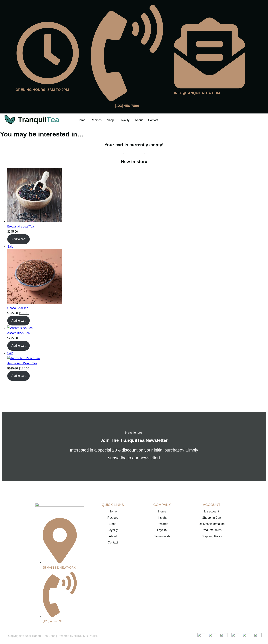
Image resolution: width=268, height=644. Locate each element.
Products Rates (212, 530)
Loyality (124, 120)
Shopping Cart (211, 517)
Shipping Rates (212, 536)
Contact (153, 120)
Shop (110, 120)
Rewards (162, 523)
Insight (162, 517)
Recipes (96, 120)
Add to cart (18, 239)
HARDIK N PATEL (86, 635)
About (139, 120)
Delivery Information (212, 523)
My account (211, 511)
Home (81, 120)
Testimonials (162, 536)
